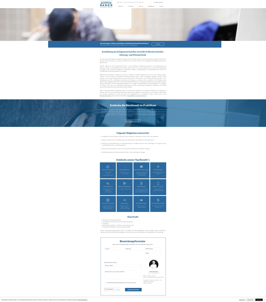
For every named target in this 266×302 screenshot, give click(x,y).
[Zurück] (7, 24)
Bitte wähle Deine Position (110, 262)
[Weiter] (258, 24)
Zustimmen (259, 299)
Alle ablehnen (250, 299)
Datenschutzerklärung (82, 299)
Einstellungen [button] (242, 299)
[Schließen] (264, 300)
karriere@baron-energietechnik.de (155, 277)
